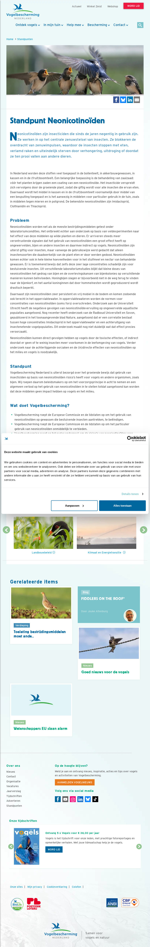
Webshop (112, 6)
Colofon (76, 886)
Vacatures (12, 786)
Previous (6, 530)
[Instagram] (73, 799)
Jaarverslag (13, 791)
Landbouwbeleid (42, 552)
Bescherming (97, 25)
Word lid (54, 849)
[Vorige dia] (11, 857)
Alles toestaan (122, 505)
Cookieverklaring (57, 886)
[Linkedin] (80, 799)
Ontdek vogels (26, 25)
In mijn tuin (52, 25)
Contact (119, 25)
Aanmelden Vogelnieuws (74, 782)
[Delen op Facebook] (116, 99)
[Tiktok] (95, 799)
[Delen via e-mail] (137, 99)
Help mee (74, 25)
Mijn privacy (34, 886)
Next (143, 530)
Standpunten (25, 39)
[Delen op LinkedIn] (130, 99)
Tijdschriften (14, 796)
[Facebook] (58, 799)
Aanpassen (72, 505)
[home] (22, 11)
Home (9, 39)
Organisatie (13, 781)
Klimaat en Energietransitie (105, 552)
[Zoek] (140, 25)
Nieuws (10, 771)
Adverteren (13, 800)
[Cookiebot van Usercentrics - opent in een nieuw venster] (130, 438)
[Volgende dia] (139, 857)
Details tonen (130, 493)
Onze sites (16, 886)
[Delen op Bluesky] (123, 99)
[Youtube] (65, 799)
